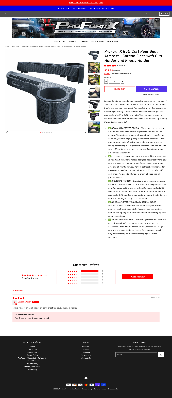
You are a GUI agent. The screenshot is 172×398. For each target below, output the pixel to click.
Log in (142, 14)
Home (7, 47)
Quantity (107, 78)
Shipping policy (113, 389)
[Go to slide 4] (46, 132)
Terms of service (100, 389)
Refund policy (75, 389)
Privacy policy (87, 389)
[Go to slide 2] (42, 132)
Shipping (107, 73)
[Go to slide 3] (44, 132)
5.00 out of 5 (41, 275)
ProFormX (62, 389)
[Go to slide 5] (47, 132)
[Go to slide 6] (49, 132)
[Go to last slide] (7, 132)
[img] (18, 298)
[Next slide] (85, 132)
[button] (110, 65)
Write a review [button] (137, 276)
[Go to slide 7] (51, 132)
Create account (151, 14)
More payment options (151, 94)
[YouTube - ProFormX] (86, 378)
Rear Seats (15, 47)
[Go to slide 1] (40, 132)
